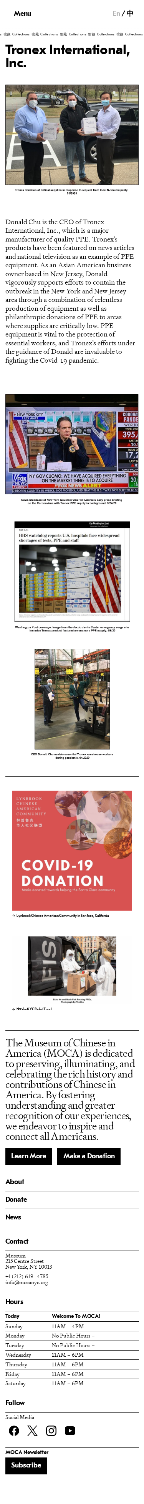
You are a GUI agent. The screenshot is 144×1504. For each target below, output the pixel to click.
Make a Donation (89, 1156)
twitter (32, 1431)
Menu (22, 14)
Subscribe (26, 1465)
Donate (16, 1200)
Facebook (14, 1431)
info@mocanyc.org (26, 1282)
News (13, 1217)
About (14, 1182)
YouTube (70, 1431)
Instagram (51, 1431)
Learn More (28, 1156)
